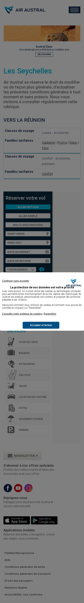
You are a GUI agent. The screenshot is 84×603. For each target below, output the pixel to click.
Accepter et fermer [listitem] (41, 325)
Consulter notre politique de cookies (22, 313)
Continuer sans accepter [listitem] (15, 280)
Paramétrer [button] (50, 313)
